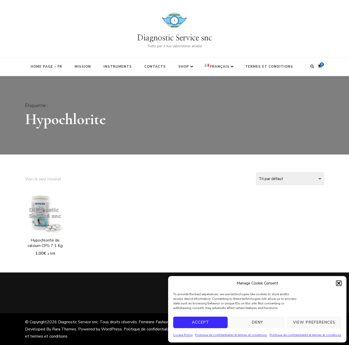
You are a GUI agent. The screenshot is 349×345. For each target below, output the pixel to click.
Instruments (117, 66)
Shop (183, 66)
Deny (257, 322)
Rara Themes (64, 329)
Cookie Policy (183, 335)
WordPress (111, 329)
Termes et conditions (269, 66)
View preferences (314, 322)
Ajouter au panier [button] (45, 211)
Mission (83, 66)
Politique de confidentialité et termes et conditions (231, 335)
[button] (338, 283)
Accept (200, 322)
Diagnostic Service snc (174, 38)
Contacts (155, 66)
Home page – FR (46, 66)
